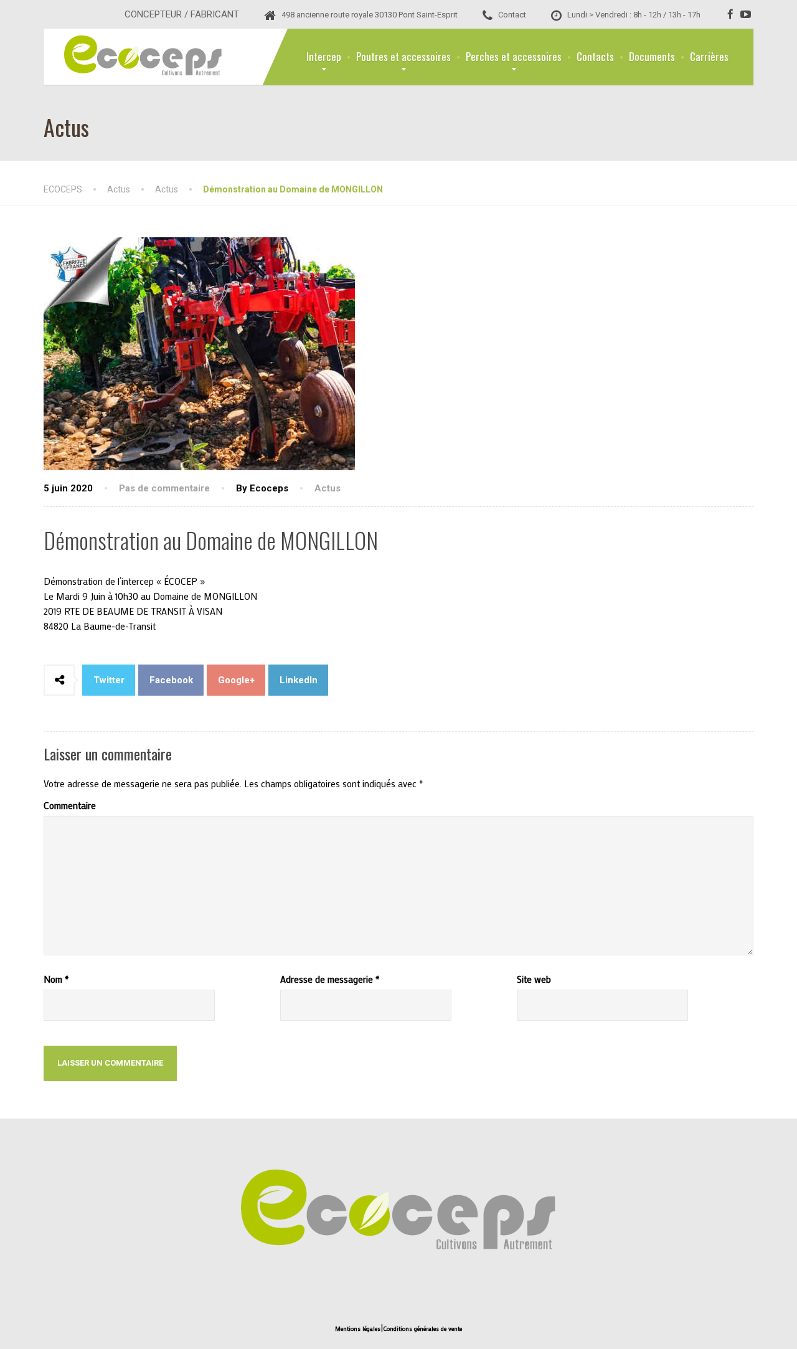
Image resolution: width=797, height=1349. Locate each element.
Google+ (236, 680)
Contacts (595, 56)
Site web (534, 979)
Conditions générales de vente (422, 1329)
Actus (327, 488)
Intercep (323, 56)
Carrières (709, 56)
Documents (652, 56)
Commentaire (70, 805)
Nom (56, 979)
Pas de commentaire (164, 488)
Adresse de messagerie (329, 979)
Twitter (109, 680)
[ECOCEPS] (134, 53)
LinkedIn (299, 680)
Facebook (171, 680)
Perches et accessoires (514, 56)
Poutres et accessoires (403, 56)
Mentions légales (357, 1329)
